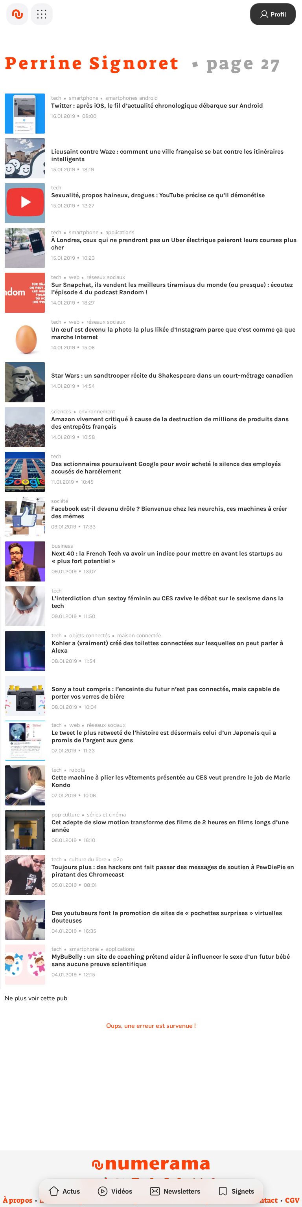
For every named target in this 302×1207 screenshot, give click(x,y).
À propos (17, 1200)
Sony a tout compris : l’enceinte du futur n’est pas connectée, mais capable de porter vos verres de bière (166, 692)
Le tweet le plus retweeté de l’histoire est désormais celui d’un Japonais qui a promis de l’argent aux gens (164, 736)
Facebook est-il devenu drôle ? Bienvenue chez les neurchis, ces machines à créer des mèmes (169, 512)
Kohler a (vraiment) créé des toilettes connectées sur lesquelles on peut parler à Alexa (167, 646)
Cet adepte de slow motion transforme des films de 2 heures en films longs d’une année (170, 825)
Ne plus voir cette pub (36, 998)
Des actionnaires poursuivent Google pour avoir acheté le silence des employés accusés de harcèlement (166, 467)
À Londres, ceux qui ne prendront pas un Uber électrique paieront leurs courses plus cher (173, 243)
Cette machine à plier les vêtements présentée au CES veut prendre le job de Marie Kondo (171, 781)
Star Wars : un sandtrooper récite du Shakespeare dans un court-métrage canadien (172, 375)
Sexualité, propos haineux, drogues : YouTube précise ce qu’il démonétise (158, 195)
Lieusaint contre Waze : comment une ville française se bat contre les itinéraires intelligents (167, 155)
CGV (292, 1200)
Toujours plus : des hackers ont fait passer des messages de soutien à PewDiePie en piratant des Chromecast (173, 870)
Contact (264, 1200)
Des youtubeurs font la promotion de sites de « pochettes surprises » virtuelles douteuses (167, 916)
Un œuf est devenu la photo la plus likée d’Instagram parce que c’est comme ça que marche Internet (173, 333)
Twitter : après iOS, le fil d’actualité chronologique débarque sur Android (157, 105)
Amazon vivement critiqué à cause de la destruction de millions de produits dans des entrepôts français (170, 422)
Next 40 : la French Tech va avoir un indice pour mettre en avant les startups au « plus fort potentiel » (167, 557)
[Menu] (42, 14)
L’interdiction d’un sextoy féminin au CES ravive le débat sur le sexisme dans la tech (168, 601)
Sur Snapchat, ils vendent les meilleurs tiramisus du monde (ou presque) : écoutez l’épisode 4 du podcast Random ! (172, 288)
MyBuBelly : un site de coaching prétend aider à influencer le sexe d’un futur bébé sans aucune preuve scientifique (171, 960)
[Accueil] (17, 14)
